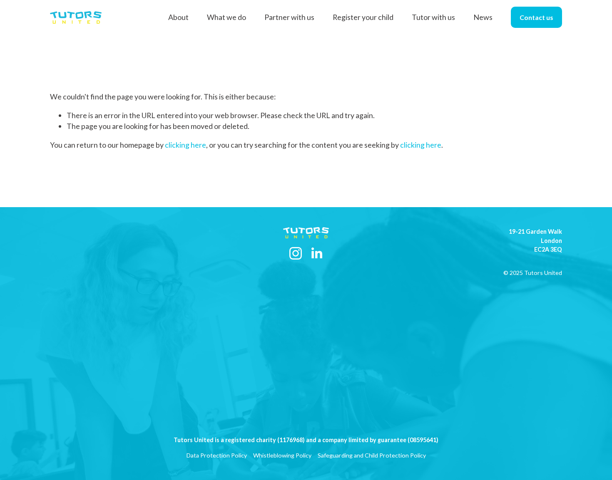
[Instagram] (295, 253)
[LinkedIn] (316, 253)
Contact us (536, 17)
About (178, 17)
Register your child (363, 17)
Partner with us (289, 17)
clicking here (185, 144)
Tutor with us (433, 17)
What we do (226, 17)
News (483, 17)
